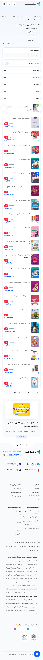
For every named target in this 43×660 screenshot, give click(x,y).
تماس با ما (36, 500)
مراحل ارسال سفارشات (16, 496)
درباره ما (37, 488)
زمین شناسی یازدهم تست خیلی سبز (21, 310)
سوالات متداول (35, 492)
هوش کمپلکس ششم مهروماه (31, 517)
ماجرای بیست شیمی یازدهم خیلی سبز (20, 337)
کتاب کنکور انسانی (33, 546)
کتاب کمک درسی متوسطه (20, 17)
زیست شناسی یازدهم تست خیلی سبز (20, 173)
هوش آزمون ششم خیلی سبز (31, 529)
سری (37, 91)
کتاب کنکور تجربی (21, 546)
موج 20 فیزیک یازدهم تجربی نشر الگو (20, 351)
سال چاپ (36, 98)
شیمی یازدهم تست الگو (24, 159)
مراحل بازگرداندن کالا (16, 488)
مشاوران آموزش (18, 534)
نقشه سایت (19, 500)
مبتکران (19, 519)
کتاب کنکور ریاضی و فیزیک (20, 542)
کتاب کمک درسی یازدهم (8, 17)
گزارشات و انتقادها (34, 496)
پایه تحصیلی (35, 77)
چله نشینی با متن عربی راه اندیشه (21, 118)
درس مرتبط (36, 70)
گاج (21, 526)
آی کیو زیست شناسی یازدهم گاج (21, 132)
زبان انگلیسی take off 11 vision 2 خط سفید (19, 282)
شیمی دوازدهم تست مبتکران (31, 525)
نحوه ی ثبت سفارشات (16, 492)
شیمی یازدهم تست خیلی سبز (22, 200)
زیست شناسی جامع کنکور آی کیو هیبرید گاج (18, 187)
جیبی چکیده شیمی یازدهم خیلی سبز (20, 378)
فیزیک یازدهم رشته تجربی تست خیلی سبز (19, 323)
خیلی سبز (19, 511)
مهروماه (19, 522)
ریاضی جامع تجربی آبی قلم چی (31, 521)
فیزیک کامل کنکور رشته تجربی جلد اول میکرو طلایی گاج (18, 242)
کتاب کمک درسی (31, 17)
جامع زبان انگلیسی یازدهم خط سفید (20, 296)
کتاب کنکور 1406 (34, 550)
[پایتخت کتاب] (33, 4)
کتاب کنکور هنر (10, 546)
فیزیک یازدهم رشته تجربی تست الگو (20, 269)
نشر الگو (19, 530)
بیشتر (22, 436)
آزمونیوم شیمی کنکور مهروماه (22, 228)
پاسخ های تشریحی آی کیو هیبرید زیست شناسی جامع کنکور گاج (18, 256)
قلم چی (20, 515)
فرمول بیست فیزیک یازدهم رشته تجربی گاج (19, 364)
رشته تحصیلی (35, 84)
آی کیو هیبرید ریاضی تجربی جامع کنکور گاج (19, 146)
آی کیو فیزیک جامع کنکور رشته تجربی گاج (19, 214)
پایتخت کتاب (39, 17)
